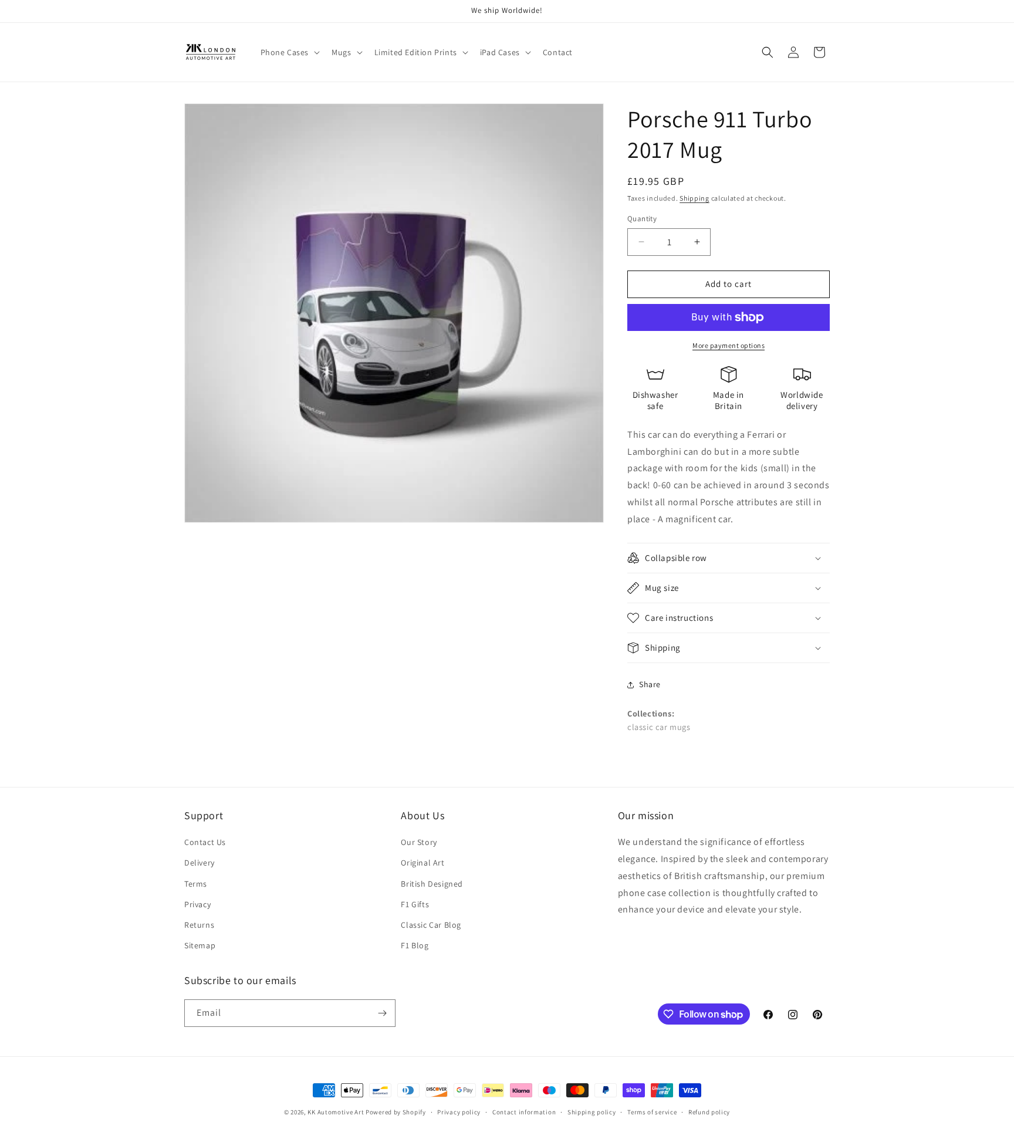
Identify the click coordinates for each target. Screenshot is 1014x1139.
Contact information (524, 1112)
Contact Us (205, 842)
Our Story (419, 842)
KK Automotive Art (335, 1112)
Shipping (694, 198)
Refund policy (709, 1112)
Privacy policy (459, 1112)
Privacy (197, 904)
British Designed (432, 883)
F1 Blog (414, 945)
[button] (289, 52)
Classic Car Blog (431, 925)
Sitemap (199, 945)
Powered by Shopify (396, 1112)
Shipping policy (591, 1112)
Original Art (422, 862)
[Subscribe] (382, 1013)
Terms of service (652, 1112)
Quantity (642, 219)
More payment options (728, 345)
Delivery (199, 862)
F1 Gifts (415, 904)
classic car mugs (659, 726)
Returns (199, 925)
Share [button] (650, 684)
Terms (195, 883)
